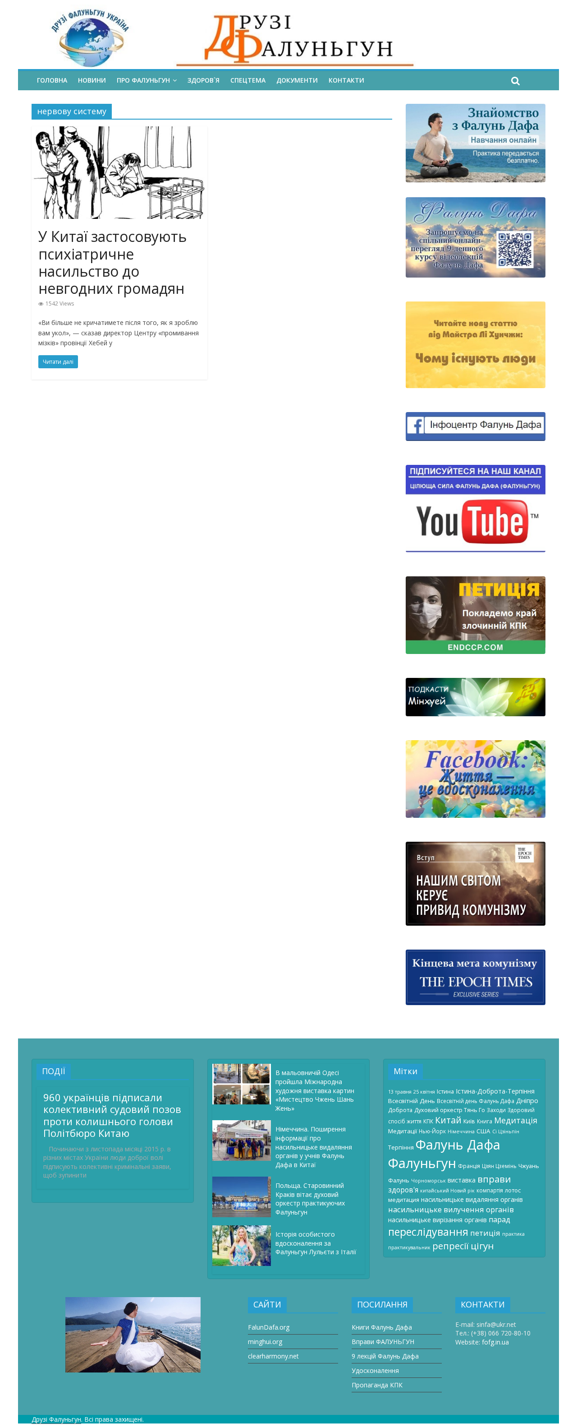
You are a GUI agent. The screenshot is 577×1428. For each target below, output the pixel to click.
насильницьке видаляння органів (472, 1199)
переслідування (428, 1231)
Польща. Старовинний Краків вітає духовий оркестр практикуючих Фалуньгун (310, 1198)
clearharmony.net (273, 1356)
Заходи (496, 1109)
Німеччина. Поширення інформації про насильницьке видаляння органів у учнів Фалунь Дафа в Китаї (313, 1146)
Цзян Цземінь (499, 1165)
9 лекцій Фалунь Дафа (385, 1356)
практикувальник (409, 1247)
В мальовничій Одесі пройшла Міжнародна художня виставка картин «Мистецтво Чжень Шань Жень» (314, 1090)
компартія (489, 1190)
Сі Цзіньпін (505, 1131)
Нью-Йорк (432, 1131)
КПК (428, 1121)
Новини (92, 80)
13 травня (400, 1092)
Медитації (402, 1131)
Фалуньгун (422, 1163)
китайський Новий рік (447, 1190)
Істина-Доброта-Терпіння (495, 1091)
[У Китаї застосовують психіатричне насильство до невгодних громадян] (119, 132)
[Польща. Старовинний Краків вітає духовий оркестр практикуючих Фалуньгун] (243, 1181)
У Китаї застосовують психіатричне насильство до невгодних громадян (112, 262)
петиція (485, 1233)
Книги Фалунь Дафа (382, 1327)
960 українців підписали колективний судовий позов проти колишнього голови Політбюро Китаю (112, 1115)
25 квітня (424, 1092)
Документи (297, 80)
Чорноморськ (428, 1181)
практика (513, 1234)
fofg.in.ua (495, 1342)
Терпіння (401, 1147)
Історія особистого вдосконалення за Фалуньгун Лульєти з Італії (316, 1243)
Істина (445, 1091)
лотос (513, 1190)
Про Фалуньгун (143, 80)
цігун (482, 1245)
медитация (403, 1200)
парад (499, 1219)
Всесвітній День (411, 1101)
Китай (448, 1120)
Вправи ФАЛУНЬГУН (383, 1341)
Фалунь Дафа (458, 1145)
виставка (462, 1180)
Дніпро (527, 1100)
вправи (494, 1179)
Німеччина (461, 1131)
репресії (450, 1246)
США (483, 1131)
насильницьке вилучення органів (451, 1209)
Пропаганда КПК (377, 1385)
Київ (469, 1121)
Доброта (400, 1110)
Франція (469, 1165)
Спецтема (248, 80)
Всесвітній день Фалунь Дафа (475, 1100)
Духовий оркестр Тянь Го (449, 1110)
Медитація (515, 1120)
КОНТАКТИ (346, 80)
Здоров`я (204, 80)
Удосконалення (375, 1370)
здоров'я (403, 1190)
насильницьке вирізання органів (437, 1219)
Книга (484, 1121)
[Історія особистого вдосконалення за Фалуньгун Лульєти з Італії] (243, 1229)
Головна (52, 80)
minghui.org (265, 1341)
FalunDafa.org (268, 1327)
